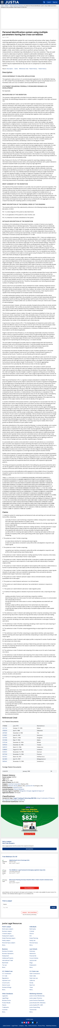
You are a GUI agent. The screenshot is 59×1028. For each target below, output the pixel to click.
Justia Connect (6, 1025)
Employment (5, 956)
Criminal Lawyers (6, 933)
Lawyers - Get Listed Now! (29, 912)
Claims (16, 68)
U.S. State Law (34, 971)
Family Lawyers (6, 940)
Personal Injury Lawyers (8, 943)
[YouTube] (24, 1022)
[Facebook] (26, 1022)
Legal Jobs (5, 996)
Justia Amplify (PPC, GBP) (36, 1005)
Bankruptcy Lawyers (7, 929)
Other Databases (7, 993)
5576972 (5, 752)
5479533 (5, 745)
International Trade (7, 960)
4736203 (5, 730)
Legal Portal (14, 1025)
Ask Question (29, 849)
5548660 (5, 749)
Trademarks (5, 1007)
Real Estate (5, 962)
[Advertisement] (29, 19)
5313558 (5, 740)
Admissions (32, 953)
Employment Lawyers (8, 936)
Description (10, 68)
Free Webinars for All (9, 856)
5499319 (5, 747)
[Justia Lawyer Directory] (37, 1022)
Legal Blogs (5, 998)
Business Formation (7, 951)
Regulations (5, 978)
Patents (6, 5)
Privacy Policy (41, 1025)
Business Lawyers (7, 931)
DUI (30, 936)
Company (21, 1025)
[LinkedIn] (22, 1022)
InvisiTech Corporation (14, 784)
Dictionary (32, 951)
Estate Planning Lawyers (8, 938)
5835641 (5, 761)
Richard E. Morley (13, 786)
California (32, 980)
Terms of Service (32, 1025)
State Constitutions (34, 973)
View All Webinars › (29, 888)
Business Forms (6, 1000)
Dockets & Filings (6, 987)
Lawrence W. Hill (29, 786)
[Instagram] (28, 1022)
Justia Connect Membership (36, 996)
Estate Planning (33, 938)
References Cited (23, 68)
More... (4, 945)
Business (5, 949)
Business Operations (7, 953)
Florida (31, 983)
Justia (2, 5)
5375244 (5, 742)
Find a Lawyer (7, 901)
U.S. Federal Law (7, 971)
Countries (4, 1009)
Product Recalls (6, 1003)
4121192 (5, 728)
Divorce (31, 933)
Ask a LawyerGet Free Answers (8, 842)
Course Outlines (33, 958)
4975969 (5, 733)
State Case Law (33, 978)
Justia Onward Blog (34, 1007)
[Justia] (12, 2)
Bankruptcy (32, 929)
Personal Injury (33, 943)
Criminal (31, 931)
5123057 (5, 735)
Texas (31, 987)
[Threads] (30, 1022)
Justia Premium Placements (36, 1000)
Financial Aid (32, 956)
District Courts (6, 985)
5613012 (5, 756)
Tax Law (4, 965)
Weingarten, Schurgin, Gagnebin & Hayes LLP (31, 791)
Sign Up (55, 2)
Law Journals (32, 960)
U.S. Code (4, 976)
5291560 (5, 737)
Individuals (32, 927)
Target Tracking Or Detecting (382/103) (24, 798)
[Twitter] (35, 1022)
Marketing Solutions (35, 993)
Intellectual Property (7, 958)
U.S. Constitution (6, 973)
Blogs (31, 962)
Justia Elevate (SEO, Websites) (37, 1003)
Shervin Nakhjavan (19, 789)
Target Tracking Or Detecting (16, 5)
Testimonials (32, 1009)
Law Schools (33, 949)
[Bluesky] (33, 1022)
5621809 (5, 759)
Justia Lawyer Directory (35, 998)
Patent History (33, 68)
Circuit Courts (6, 983)
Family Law (32, 940)
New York (32, 985)
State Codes (32, 976)
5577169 (5, 754)
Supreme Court (6, 980)
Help (26, 1025)
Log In (49, 2)
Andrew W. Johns (17, 787)
